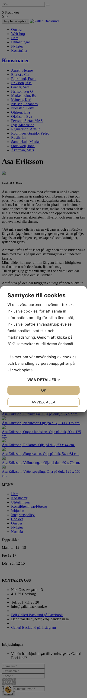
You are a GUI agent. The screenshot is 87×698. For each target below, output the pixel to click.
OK (43, 390)
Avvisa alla (43, 402)
